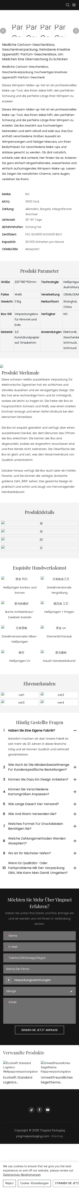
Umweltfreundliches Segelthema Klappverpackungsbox (58, 1080)
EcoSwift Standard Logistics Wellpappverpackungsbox (20, 1080)
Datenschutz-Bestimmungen (22, 1174)
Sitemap (57, 1136)
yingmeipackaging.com (32, 1136)
